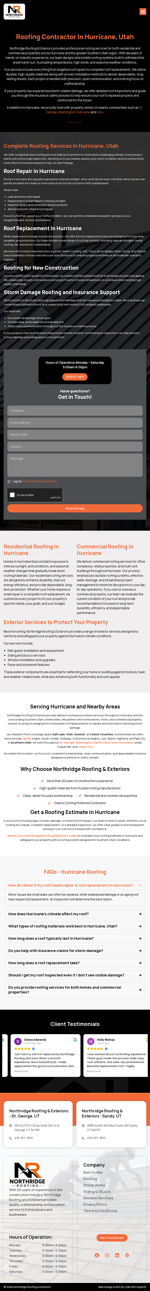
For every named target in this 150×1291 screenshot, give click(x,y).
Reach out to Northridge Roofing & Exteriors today (42, 836)
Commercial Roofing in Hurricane (105, 549)
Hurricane (83, 112)
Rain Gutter (93, 1172)
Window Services (98, 1198)
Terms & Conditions (100, 1211)
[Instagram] (107, 1255)
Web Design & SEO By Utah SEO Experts (122, 1287)
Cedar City (85, 747)
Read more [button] (14, 1071)
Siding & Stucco (97, 1191)
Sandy (26, 738)
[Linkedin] (117, 1255)
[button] (143, 11)
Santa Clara (102, 742)
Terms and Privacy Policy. (40, 481)
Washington (66, 112)
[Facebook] (97, 1255)
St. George (66, 742)
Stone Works (94, 1185)
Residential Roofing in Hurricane (31, 549)
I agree (35, 481)
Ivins (100, 112)
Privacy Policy (95, 1204)
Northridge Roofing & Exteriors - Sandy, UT (102, 1113)
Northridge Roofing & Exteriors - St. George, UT (38, 1113)
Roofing (90, 1179)
